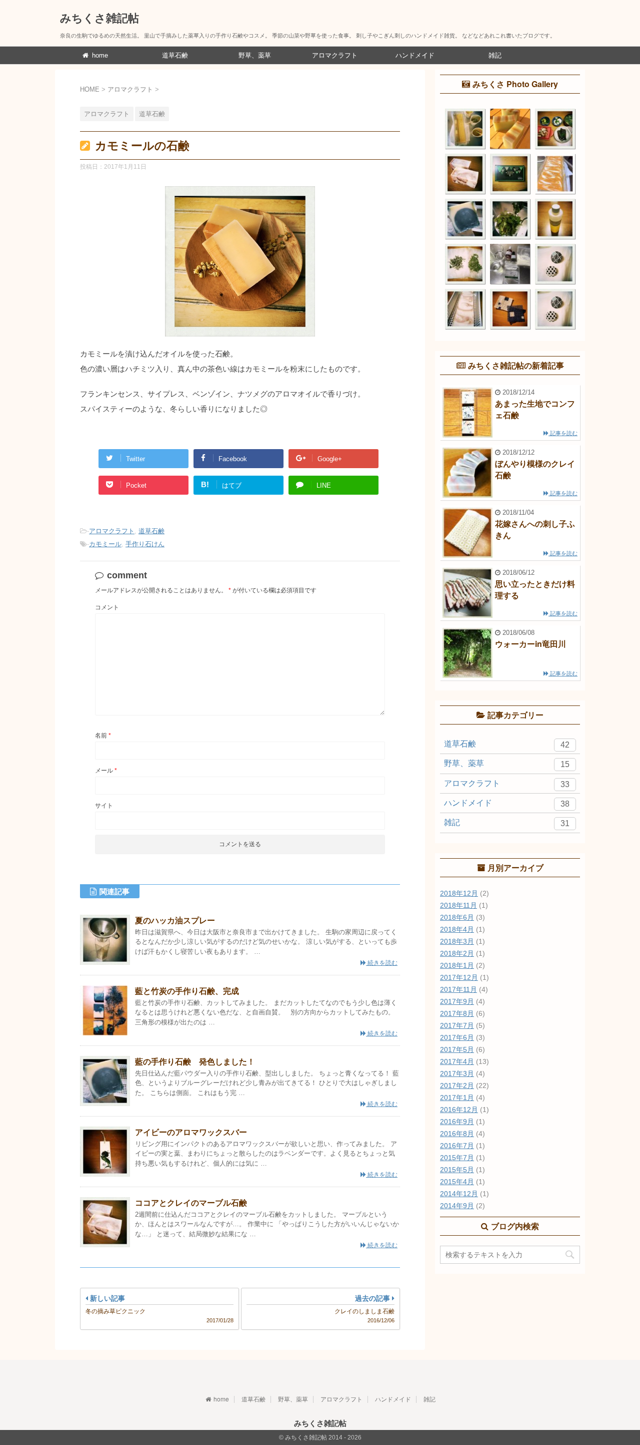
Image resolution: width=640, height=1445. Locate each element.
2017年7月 (457, 1025)
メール (106, 770)
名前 (103, 735)
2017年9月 (457, 1001)
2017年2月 (457, 1085)
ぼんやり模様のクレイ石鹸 (535, 469)
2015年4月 (457, 1182)
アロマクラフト (335, 55)
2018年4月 (457, 929)
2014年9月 (457, 1206)
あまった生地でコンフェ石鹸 (535, 409)
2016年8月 (457, 1134)
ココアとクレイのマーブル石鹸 (191, 1202)
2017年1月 (457, 1098)
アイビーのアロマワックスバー (191, 1132)
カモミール (105, 544)
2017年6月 (457, 1037)
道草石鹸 (175, 55)
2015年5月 (457, 1170)
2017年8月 (457, 1013)
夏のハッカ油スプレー (175, 920)
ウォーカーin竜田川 (530, 643)
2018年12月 (459, 893)
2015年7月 (457, 1158)
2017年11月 (458, 989)
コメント (107, 607)
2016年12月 (459, 1110)
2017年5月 (457, 1049)
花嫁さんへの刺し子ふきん (535, 529)
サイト (104, 805)
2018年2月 (457, 953)
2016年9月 (457, 1122)
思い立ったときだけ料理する (535, 589)
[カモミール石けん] (240, 342)
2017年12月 (459, 977)
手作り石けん (145, 544)
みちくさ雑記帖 (99, 18)
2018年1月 (457, 965)
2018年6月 (457, 917)
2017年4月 (457, 1061)
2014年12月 (459, 1194)
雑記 (495, 55)
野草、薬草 (254, 55)
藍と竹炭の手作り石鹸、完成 (187, 990)
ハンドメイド (415, 55)
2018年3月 (457, 941)
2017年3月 (457, 1073)
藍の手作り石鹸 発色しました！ (195, 1061)
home (99, 55)
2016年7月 (457, 1146)
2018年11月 (458, 905)
